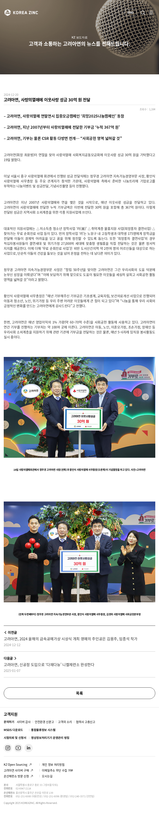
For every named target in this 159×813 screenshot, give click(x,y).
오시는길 (47, 776)
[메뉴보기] (151, 12)
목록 (79, 693)
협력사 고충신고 (85, 722)
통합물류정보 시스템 (43, 730)
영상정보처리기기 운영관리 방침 (50, 738)
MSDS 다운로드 (13, 730)
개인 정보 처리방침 (53, 764)
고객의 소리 (65, 722)
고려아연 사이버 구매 (16, 770)
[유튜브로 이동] (18, 748)
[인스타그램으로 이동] (8, 748)
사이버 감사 (24, 722)
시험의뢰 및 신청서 (15, 738)
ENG (131, 12)
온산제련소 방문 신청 (16, 776)
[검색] (143, 12)
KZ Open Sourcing (15, 764)
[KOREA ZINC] (21, 12)
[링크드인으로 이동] (28, 748)
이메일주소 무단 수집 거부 (57, 770)
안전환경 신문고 (44, 722)
